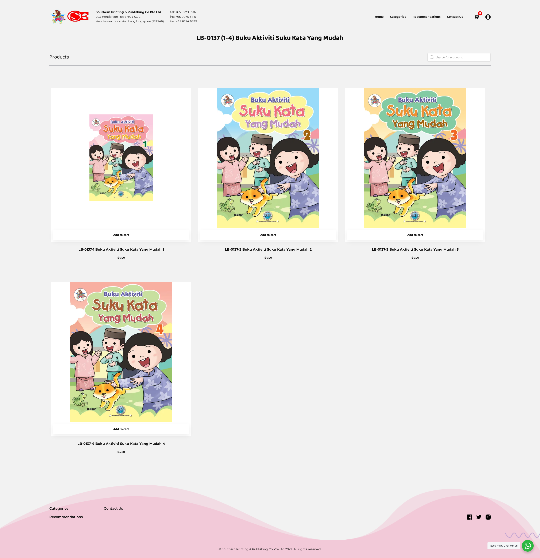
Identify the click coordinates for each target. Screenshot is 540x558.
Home (379, 17)
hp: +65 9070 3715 (183, 17)
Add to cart (121, 235)
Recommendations (427, 17)
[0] (476, 17)
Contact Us (455, 17)
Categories (398, 17)
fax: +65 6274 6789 (183, 21)
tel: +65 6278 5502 (183, 12)
